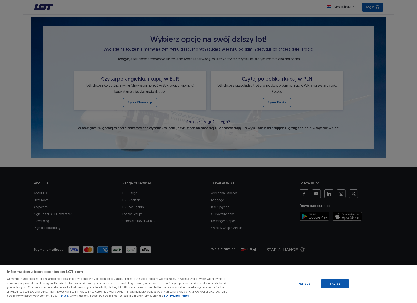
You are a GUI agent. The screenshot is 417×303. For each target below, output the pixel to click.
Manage (304, 283)
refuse (63, 295)
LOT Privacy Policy (176, 295)
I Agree (335, 283)
